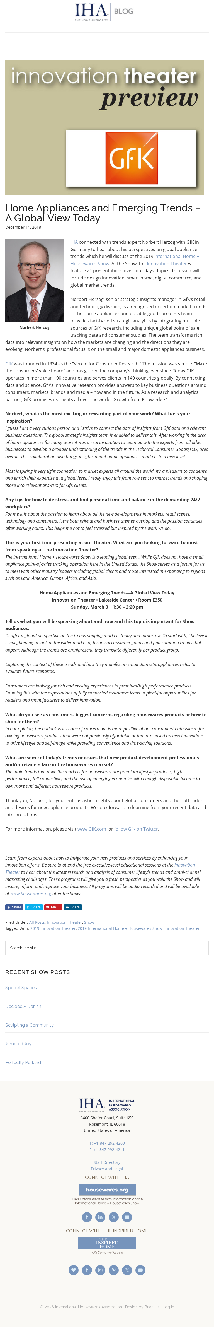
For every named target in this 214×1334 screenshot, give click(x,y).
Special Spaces (21, 987)
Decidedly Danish (23, 1006)
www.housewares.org (30, 894)
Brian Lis (152, 1307)
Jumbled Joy (18, 1043)
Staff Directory (107, 1162)
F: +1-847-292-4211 (107, 1149)
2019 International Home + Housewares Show (120, 928)
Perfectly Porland (23, 1062)
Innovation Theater (167, 263)
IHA (74, 242)
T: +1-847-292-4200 (107, 1143)
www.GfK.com (91, 829)
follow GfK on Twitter (136, 829)
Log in (168, 1307)
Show (89, 922)
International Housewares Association (107, 12)
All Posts (37, 922)
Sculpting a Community (29, 1025)
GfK (9, 364)
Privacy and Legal (107, 1168)
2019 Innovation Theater (53, 928)
